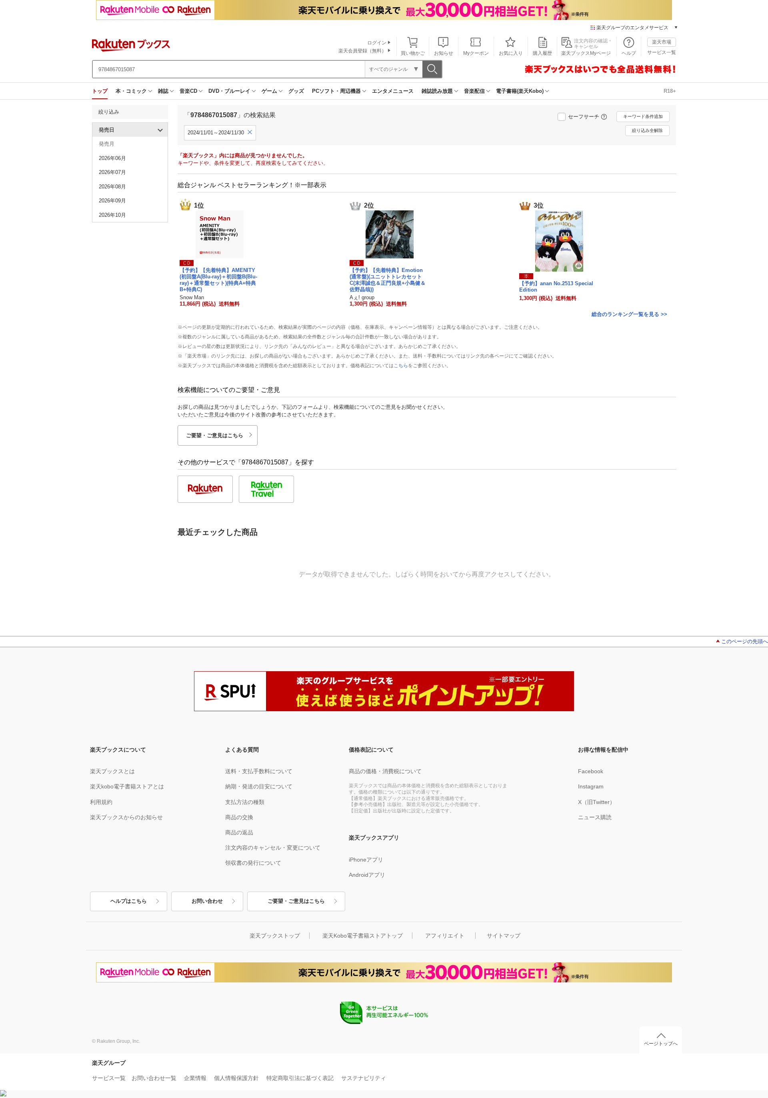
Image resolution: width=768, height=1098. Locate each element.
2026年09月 (112, 201)
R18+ (670, 91)
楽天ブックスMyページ (586, 53)
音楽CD (188, 91)
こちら (401, 365)
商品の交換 (239, 817)
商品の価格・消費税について (385, 771)
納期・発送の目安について (258, 786)
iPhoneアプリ (366, 859)
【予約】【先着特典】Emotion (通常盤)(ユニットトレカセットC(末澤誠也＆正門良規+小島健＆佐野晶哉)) (388, 279)
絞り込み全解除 (647, 130)
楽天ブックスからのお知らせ (126, 817)
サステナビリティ (363, 1078)
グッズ (296, 91)
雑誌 (163, 91)
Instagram (591, 786)
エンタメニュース (393, 91)
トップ (100, 91)
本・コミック (131, 91)
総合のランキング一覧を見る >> (629, 314)
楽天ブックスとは (112, 771)
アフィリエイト (444, 935)
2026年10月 (112, 215)
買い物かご (413, 53)
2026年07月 (112, 172)
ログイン (376, 43)
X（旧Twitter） (596, 802)
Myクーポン (476, 53)
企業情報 (195, 1078)
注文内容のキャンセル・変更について (272, 847)
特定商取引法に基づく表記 (300, 1078)
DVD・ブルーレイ (229, 91)
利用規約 (101, 802)
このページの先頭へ (744, 641)
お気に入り (511, 53)
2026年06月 (112, 158)
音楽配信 (474, 91)
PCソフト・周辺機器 (336, 91)
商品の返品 (239, 832)
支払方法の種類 (244, 802)
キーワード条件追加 (643, 116)
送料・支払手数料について (258, 771)
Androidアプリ (367, 875)
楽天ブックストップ (275, 935)
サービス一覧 (661, 52)
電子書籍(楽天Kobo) (520, 91)
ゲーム (269, 91)
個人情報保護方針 (236, 1078)
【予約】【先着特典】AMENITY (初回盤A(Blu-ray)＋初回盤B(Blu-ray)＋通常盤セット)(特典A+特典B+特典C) (218, 279)
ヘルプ (629, 53)
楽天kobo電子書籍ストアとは (127, 786)
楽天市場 (661, 42)
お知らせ (443, 53)
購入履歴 (542, 53)
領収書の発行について (253, 863)
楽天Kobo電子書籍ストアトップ (362, 935)
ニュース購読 (595, 817)
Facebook (590, 771)
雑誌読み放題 (437, 91)
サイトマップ (503, 935)
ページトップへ (661, 1043)
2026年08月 (112, 187)
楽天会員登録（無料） (362, 50)
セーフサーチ (583, 117)
